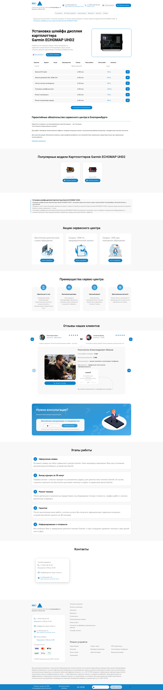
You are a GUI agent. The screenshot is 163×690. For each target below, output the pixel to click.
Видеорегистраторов (97, 649)
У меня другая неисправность (81, 107)
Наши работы (89, 62)
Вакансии (91, 13)
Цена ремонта (82, 13)
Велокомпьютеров (117, 652)
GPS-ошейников (116, 646)
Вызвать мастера (61, 383)
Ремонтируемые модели (78, 619)
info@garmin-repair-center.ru (46, 626)
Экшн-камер (74, 652)
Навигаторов (74, 646)
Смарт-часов (94, 646)
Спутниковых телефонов (119, 649)
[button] (32, 339)
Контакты (98, 13)
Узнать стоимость (54, 54)
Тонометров (74, 655)
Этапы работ (102, 62)
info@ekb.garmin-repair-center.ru (51, 572)
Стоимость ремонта (76, 604)
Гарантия (36, 62)
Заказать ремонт (71, 180)
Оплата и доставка (76, 607)
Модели (46, 62)
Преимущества (66, 62)
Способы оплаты (75, 630)
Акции (55, 62)
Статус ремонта (109, 5)
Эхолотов (73, 649)
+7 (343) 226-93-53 (93, 4)
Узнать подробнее (47, 260)
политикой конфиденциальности (72, 429)
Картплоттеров (95, 652)
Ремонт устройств (71, 13)
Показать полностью (39, 141)
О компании (58, 13)
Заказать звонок (124, 5)
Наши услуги (74, 622)
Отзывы (105, 13)
